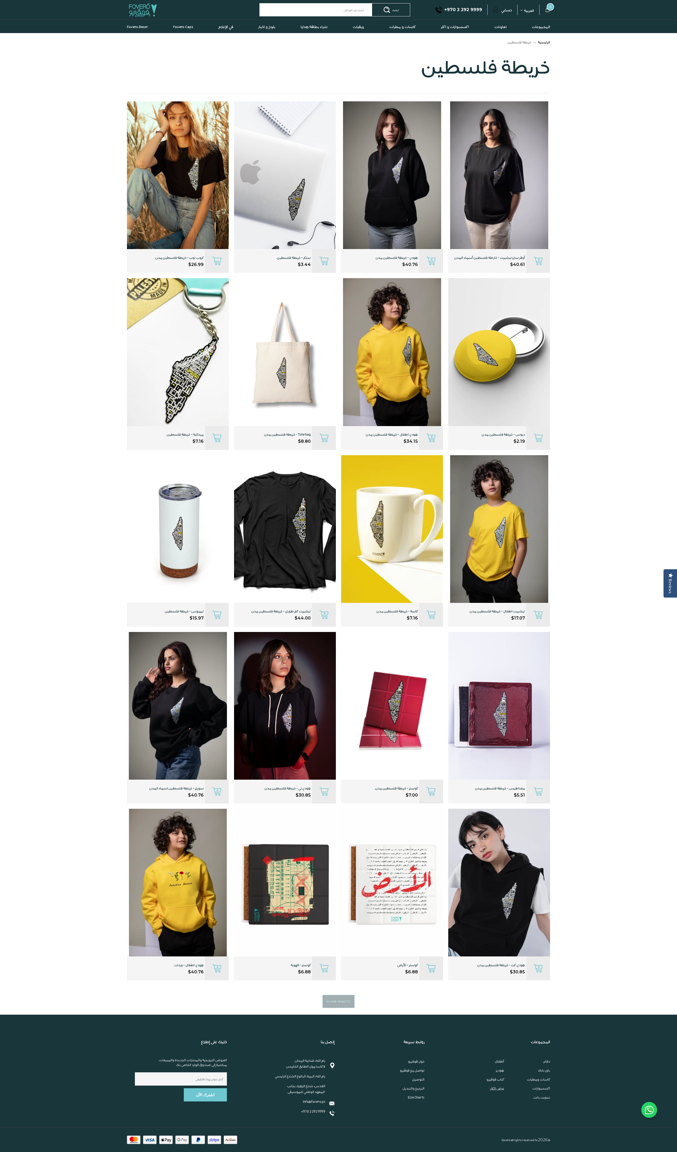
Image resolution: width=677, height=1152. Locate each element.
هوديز (500, 1080)
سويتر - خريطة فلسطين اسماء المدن (176, 798)
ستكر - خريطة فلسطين (294, 268)
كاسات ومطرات (538, 1089)
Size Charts (416, 1107)
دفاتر (546, 1071)
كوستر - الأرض (407, 975)
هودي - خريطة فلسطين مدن (397, 268)
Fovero (155, 20)
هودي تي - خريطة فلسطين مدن (287, 798)
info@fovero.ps (314, 1112)
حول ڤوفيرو (416, 1071)
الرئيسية (544, 52)
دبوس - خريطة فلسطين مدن (503, 444)
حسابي (506, 20)
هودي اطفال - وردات (189, 975)
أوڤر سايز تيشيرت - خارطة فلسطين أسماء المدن (489, 268)
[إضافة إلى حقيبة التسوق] (323, 271)
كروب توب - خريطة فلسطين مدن (179, 268)
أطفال (499, 1071)
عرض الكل (497, 1098)
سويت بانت (541, 1107)
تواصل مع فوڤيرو (412, 1080)
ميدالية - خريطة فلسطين (185, 444)
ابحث (395, 20)
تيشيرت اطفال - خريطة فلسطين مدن (497, 621)
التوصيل (418, 1089)
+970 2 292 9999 (313, 1121)
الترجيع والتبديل (413, 1098)
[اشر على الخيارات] (538, 271)
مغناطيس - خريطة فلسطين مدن (500, 798)
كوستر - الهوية (301, 975)
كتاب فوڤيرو (495, 1089)
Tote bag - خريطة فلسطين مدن (287, 444)
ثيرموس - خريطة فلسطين (184, 621)
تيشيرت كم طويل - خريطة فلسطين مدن (281, 621)
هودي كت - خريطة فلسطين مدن (501, 975)
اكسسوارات (541, 1098)
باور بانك (544, 1080)
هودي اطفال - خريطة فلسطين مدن (392, 444)
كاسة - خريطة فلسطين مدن (397, 621)
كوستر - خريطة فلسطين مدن (396, 798)
